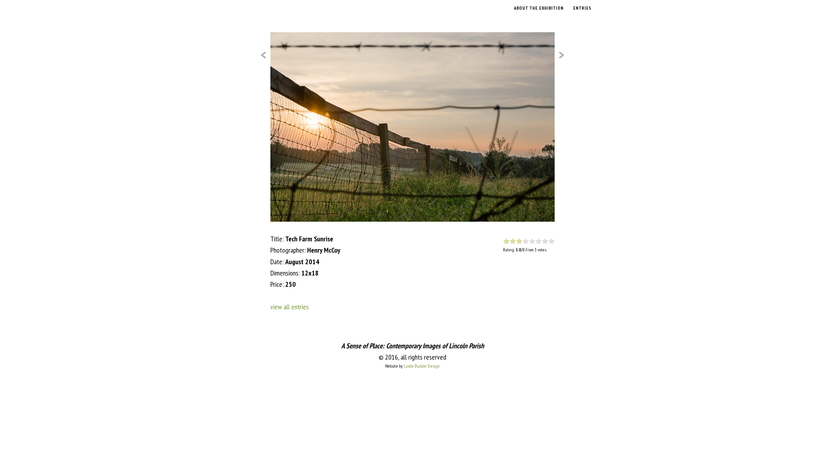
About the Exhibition (539, 8)
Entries (582, 8)
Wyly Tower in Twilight (561, 55)
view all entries (289, 306)
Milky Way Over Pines (263, 55)
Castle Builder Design (421, 366)
